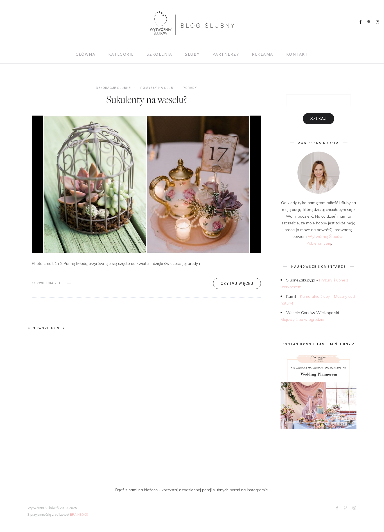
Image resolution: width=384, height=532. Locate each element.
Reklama (262, 54)
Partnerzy (226, 54)
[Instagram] (378, 22)
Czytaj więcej (237, 283)
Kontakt (297, 54)
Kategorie (121, 54)
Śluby (192, 54)
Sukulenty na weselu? (146, 99)
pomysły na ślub (156, 88)
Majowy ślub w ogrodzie (302, 319)
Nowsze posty (49, 328)
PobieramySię (318, 243)
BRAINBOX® (79, 514)
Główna (85, 54)
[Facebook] (360, 22)
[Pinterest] (369, 22)
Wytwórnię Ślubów (325, 236)
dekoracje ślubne (113, 88)
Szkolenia (159, 54)
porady (190, 88)
